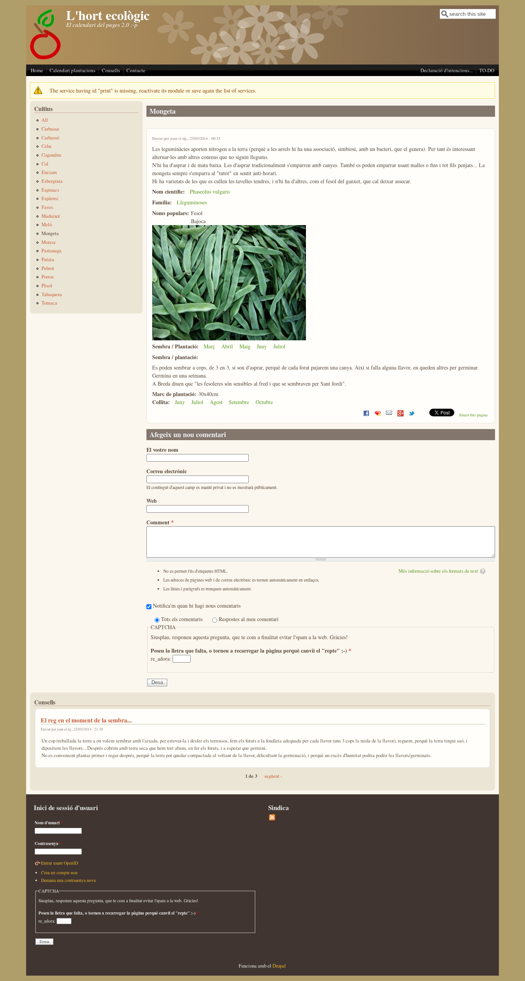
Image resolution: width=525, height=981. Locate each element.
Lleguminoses (192, 202)
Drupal (279, 966)
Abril (227, 346)
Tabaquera (52, 294)
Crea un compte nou (59, 872)
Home (37, 70)
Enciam (49, 172)
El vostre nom (162, 450)
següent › (273, 776)
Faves (47, 207)
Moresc (49, 242)
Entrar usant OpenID (59, 863)
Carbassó (50, 137)
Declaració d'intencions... (446, 70)
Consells (111, 70)
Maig (245, 346)
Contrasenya (48, 843)
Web (151, 501)
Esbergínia (52, 181)
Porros (48, 276)
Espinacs (50, 190)
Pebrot (48, 268)
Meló (47, 224)
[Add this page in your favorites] (378, 415)
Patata (48, 259)
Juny (262, 346)
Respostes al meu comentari (249, 619)
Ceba (47, 146)
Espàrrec (50, 198)
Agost (216, 402)
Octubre (264, 402)
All (45, 120)
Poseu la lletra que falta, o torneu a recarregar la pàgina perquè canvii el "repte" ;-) (251, 650)
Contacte (135, 70)
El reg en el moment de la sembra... (86, 720)
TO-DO (486, 70)
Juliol (279, 346)
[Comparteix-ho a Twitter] (412, 415)
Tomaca (49, 303)
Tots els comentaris (182, 619)
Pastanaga (51, 250)
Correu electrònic (166, 471)
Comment (160, 522)
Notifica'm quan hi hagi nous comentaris (197, 605)
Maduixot (51, 216)
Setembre (239, 402)
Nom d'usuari (49, 822)
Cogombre (51, 155)
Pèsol (47, 285)
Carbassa (50, 129)
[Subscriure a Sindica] (272, 819)
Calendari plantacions (72, 70)
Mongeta (50, 233)
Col (45, 164)
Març (209, 346)
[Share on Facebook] (366, 415)
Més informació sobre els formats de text (438, 571)
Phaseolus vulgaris (210, 191)
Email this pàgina (473, 415)
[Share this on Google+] (400, 415)
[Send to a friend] (389, 415)
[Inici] (45, 59)
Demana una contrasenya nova (68, 880)
